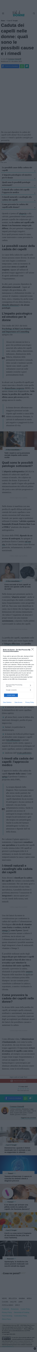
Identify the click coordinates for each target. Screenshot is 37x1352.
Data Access (18, 702)
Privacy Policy (29, 702)
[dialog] (18, 676)
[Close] (33, 650)
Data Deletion (7, 702)
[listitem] (18, 685)
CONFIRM (11, 695)
